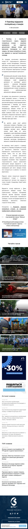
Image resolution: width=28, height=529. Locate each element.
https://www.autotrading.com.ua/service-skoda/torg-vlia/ (14, 368)
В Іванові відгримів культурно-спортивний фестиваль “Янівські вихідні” (15, 217)
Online (20, 2)
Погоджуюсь (22, 526)
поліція (15, 33)
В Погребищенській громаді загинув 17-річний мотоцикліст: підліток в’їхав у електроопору (13, 223)
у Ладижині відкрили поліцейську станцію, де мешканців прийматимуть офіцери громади (14, 209)
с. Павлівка (7, 33)
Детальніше (14, 402)
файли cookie (13, 526)
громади (22, 33)
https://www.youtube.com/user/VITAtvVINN (14, 233)
